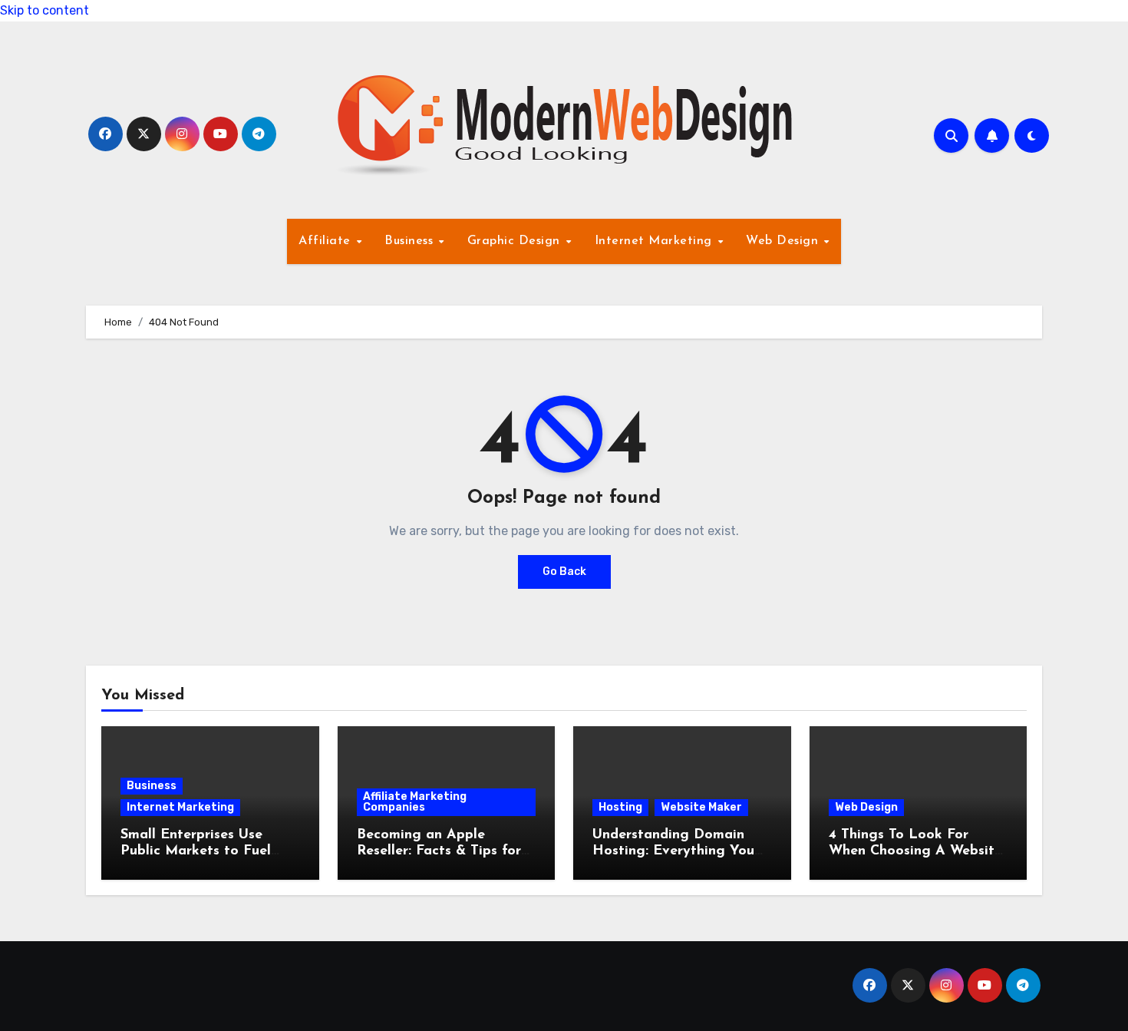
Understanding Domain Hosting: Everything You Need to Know (673, 851)
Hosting (620, 807)
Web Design (784, 241)
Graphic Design (516, 241)
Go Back (564, 571)
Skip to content (44, 10)
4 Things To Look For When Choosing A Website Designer (915, 851)
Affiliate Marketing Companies (415, 802)
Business (410, 241)
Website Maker (701, 807)
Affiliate (326, 241)
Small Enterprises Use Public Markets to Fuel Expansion (195, 851)
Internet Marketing (656, 241)
